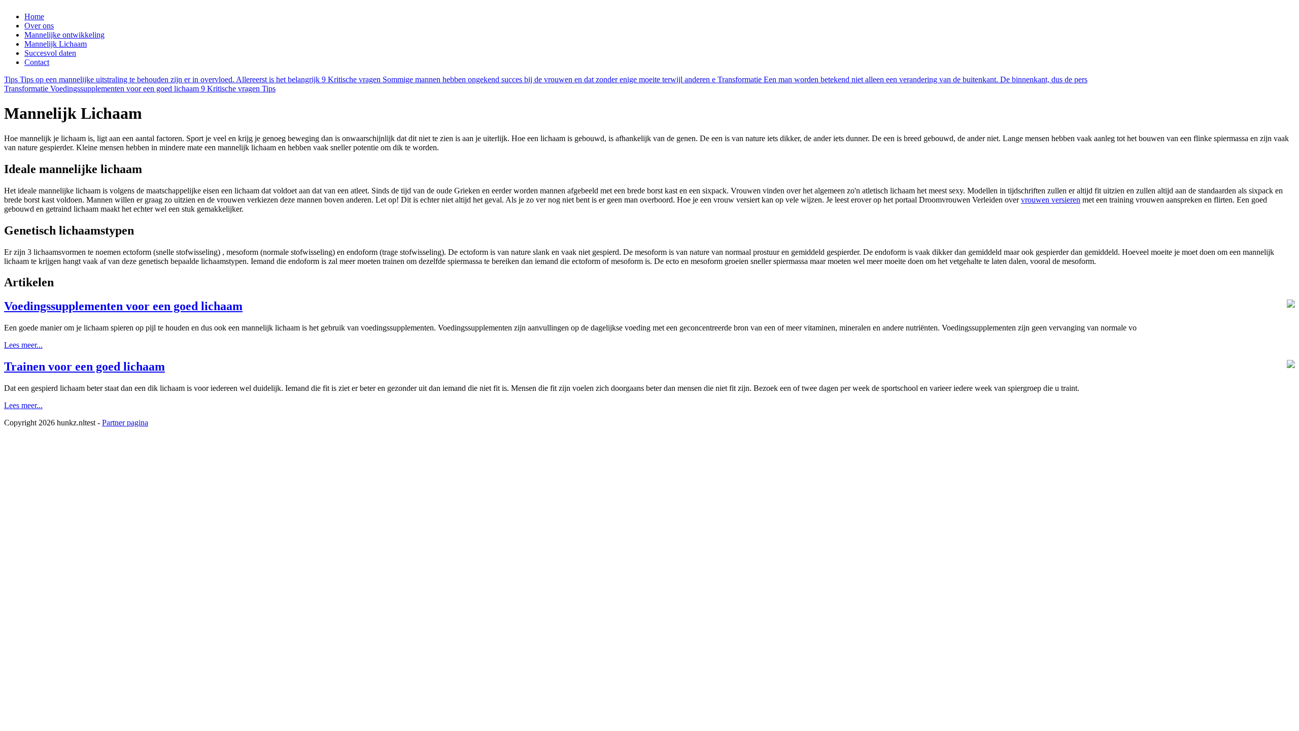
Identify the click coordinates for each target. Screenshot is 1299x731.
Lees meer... (23, 345)
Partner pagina (125, 422)
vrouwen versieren (1050, 199)
